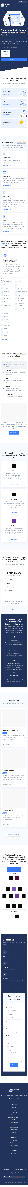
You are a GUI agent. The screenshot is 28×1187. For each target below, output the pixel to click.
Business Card (14, 1127)
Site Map (20, 1173)
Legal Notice (6, 1169)
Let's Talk (15, 433)
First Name (9, 1007)
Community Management (14, 1119)
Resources (15, 1145)
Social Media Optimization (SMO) (14, 1117)
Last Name (9, 1014)
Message (9, 1050)
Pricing (14, 1132)
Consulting (10, 590)
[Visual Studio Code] (7, 886)
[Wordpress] (23, 893)
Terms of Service (18, 1169)
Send (15, 1065)
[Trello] (11, 914)
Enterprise (8, 1021)
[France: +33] (8, 1046)
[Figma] (11, 876)
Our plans (4, 339)
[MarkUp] (17, 914)
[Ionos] (14, 904)
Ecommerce (10, 587)
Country (8, 1028)
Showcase (10, 583)
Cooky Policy (9, 1173)
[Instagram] (12, 1177)
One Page (10, 579)
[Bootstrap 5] (14, 886)
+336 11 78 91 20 (7, 958)
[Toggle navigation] (25, 5)
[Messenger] (9, 1177)
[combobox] (7, 1032)
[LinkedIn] (4, 1177)
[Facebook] (7, 1177)
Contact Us (13, 59)
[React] (4, 893)
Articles (15, 1140)
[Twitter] (14, 1177)
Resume (14, 1107)
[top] (24, 1179)
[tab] (14, 364)
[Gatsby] (17, 893)
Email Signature (14, 1122)
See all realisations (13, 834)
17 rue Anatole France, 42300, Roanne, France (15, 1095)
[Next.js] (11, 893)
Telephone (9, 1043)
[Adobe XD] (17, 876)
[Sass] (20, 886)
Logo (14, 1124)
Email (7, 1035)
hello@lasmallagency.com (9, 969)
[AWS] (20, 904)
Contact (15, 1153)
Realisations (15, 1142)
